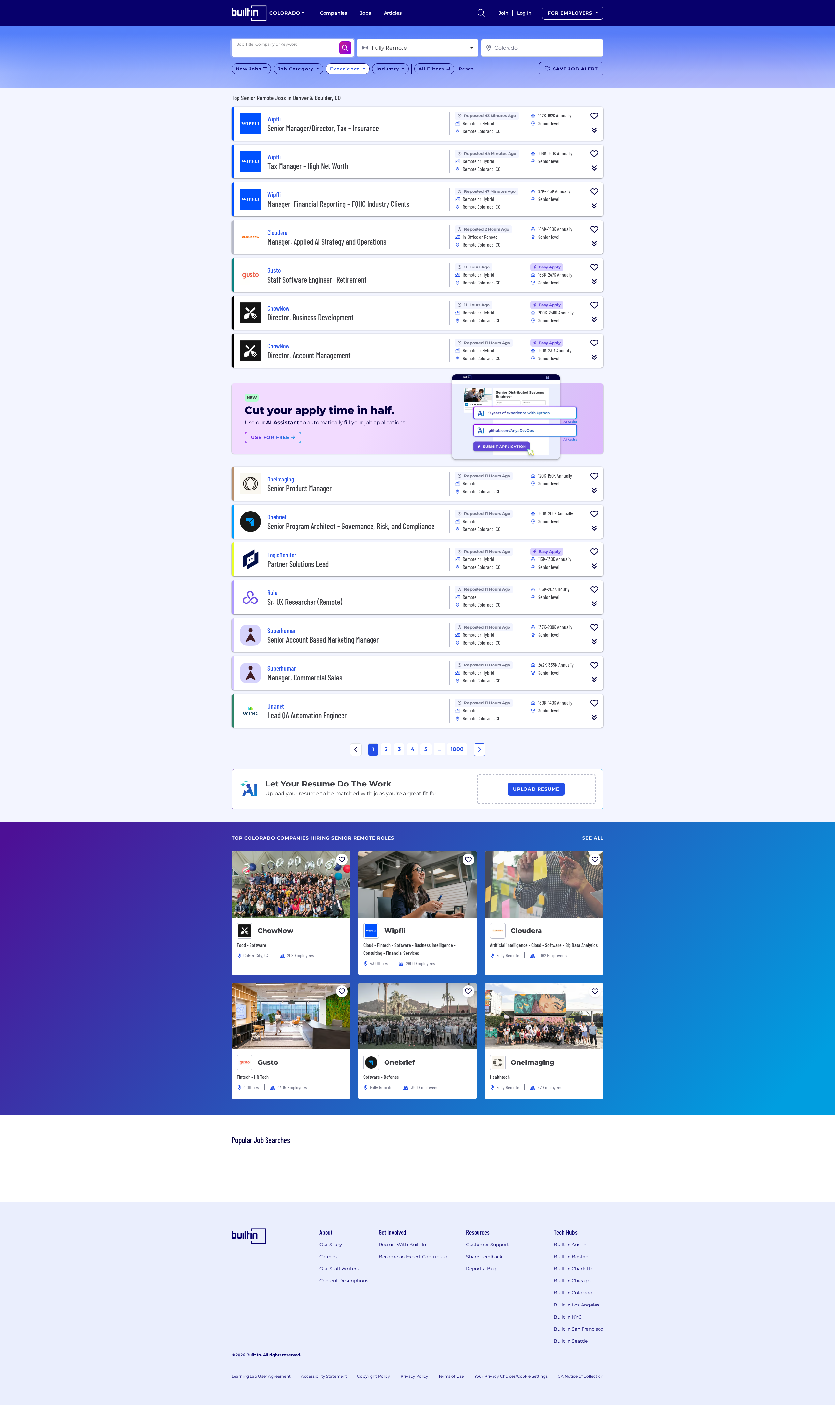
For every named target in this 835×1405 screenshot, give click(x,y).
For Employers (571, 13)
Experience (346, 69)
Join (504, 13)
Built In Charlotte (573, 1269)
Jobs (365, 13)
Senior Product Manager (299, 488)
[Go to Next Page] (479, 749)
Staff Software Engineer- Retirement (317, 279)
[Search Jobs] (345, 47)
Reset (466, 69)
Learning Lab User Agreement (261, 1376)
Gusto (268, 1062)
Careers (328, 1257)
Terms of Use (451, 1376)
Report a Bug (481, 1269)
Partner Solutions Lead (298, 564)
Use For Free (271, 437)
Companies (333, 13)
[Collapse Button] (594, 130)
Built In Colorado (573, 1293)
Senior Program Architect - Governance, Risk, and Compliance (350, 526)
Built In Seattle (571, 1341)
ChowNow (275, 931)
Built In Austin (570, 1244)
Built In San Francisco (578, 1329)
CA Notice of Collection (580, 1376)
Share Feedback (484, 1257)
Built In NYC (568, 1317)
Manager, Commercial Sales (304, 677)
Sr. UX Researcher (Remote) (304, 601)
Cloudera (526, 931)
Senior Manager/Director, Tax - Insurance (323, 128)
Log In (524, 13)
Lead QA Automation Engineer (307, 715)
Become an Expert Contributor (414, 1257)
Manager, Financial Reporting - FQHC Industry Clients (338, 203)
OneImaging (532, 1062)
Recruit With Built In (402, 1244)
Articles (393, 13)
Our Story (330, 1244)
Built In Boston (571, 1257)
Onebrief (399, 1062)
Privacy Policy (414, 1376)
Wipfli (394, 931)
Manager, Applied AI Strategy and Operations (326, 241)
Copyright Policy (373, 1376)
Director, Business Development (310, 317)
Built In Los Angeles (576, 1305)
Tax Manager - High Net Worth (307, 166)
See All (592, 838)
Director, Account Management (309, 355)
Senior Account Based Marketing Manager (323, 639)
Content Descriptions (343, 1281)
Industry (388, 69)
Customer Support (487, 1244)
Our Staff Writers (339, 1269)
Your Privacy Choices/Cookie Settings (511, 1376)
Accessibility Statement (324, 1376)
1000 (457, 749)
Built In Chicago (572, 1281)
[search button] (481, 13)
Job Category (296, 69)
